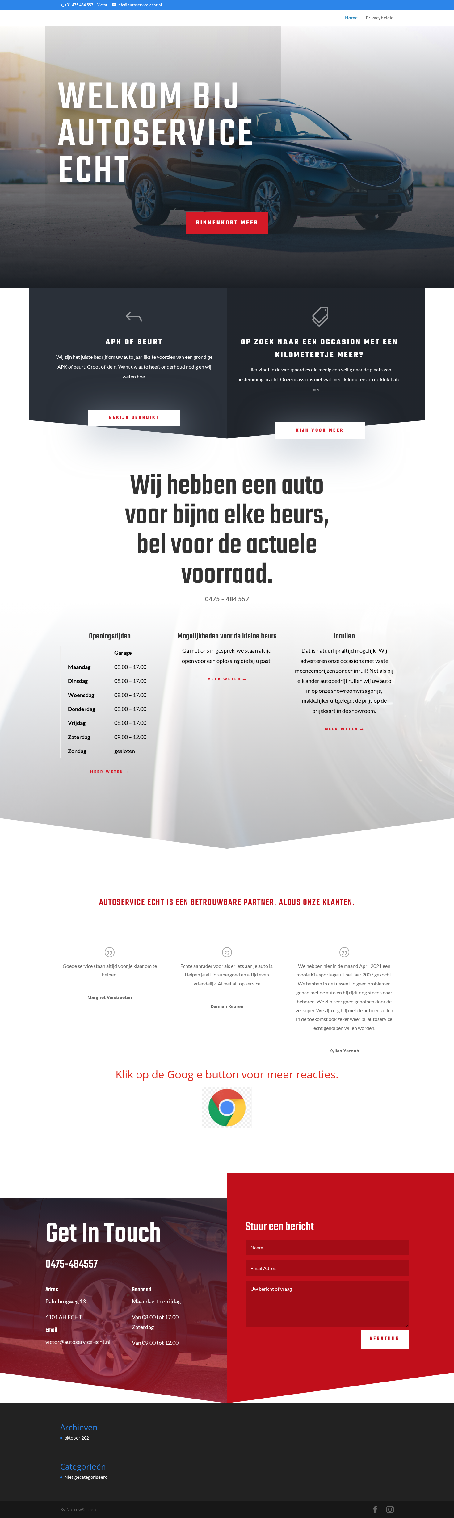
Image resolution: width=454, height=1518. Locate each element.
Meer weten (107, 769)
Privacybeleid (380, 16)
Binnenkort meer (227, 219)
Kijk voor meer (320, 427)
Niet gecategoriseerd (86, 1474)
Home (351, 16)
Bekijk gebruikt (134, 414)
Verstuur (385, 1336)
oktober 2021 (78, 1435)
